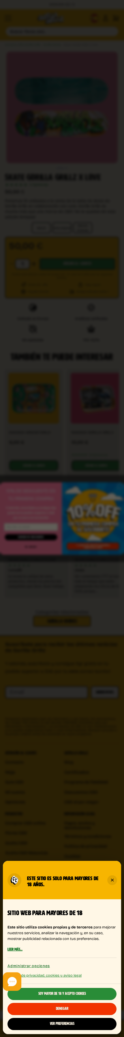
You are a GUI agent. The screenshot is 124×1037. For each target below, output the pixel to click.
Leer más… (14, 949)
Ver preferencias (62, 1024)
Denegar (62, 1009)
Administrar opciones (28, 965)
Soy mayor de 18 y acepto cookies (62, 994)
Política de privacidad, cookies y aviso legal (44, 975)
